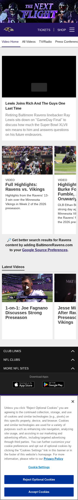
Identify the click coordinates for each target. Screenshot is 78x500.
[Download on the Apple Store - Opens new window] (23, 385)
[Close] (73, 401)
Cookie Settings (39, 467)
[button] (39, 87)
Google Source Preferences (45, 250)
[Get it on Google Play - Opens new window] (53, 387)
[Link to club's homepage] (8, 27)
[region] (39, 447)
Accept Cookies (39, 492)
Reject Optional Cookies (39, 479)
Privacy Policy (19, 458)
